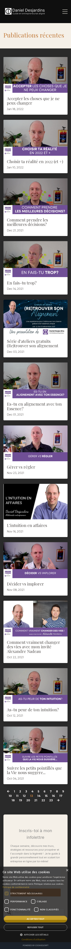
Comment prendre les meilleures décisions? (27, 222)
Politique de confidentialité (16, 887)
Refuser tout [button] (35, 927)
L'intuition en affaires (27, 525)
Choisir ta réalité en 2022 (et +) (35, 161)
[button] (35, 934)
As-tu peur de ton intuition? (33, 709)
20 (28, 800)
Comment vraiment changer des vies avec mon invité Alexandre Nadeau (33, 646)
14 (38, 796)
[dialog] (35, 908)
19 (20, 800)
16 (53, 796)
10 (10, 796)
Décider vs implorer (25, 584)
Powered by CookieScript (35, 945)
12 (24, 796)
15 (46, 796)
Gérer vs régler (21, 467)
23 (51, 800)
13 (31, 796)
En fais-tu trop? (22, 283)
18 (13, 800)
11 (17, 796)
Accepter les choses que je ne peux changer (33, 100)
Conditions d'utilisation (33, 939)
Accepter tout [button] (35, 919)
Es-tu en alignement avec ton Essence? (34, 406)
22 (43, 800)
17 (60, 796)
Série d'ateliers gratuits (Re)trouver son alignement (32, 343)
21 (35, 800)
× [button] (67, 870)
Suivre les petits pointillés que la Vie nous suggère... (34, 770)
